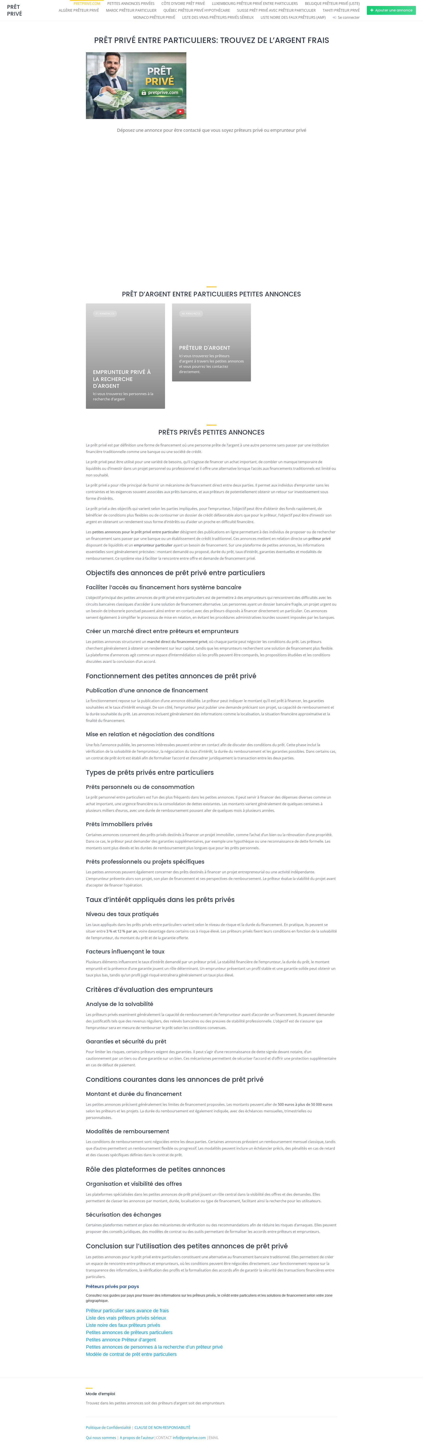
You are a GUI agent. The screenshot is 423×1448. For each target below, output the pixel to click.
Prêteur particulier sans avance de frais (127, 1310)
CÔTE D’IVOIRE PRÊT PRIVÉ (183, 3)
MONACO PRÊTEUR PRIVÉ (154, 17)
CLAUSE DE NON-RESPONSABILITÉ (162, 1427)
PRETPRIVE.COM (87, 3)
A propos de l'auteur (137, 1437)
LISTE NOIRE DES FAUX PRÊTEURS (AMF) (293, 17)
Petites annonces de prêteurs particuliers (129, 1332)
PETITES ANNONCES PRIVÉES (130, 3)
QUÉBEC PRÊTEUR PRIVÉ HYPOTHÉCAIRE (196, 10)
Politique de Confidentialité (108, 1427)
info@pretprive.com (189, 1437)
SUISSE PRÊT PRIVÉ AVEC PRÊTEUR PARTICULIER (276, 10)
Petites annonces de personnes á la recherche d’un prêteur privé (154, 1347)
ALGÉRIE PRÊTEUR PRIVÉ (79, 10)
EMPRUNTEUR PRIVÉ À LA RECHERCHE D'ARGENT (122, 379)
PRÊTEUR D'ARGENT (204, 348)
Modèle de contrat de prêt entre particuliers (131, 1354)
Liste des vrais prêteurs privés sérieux (126, 1318)
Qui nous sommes (101, 1437)
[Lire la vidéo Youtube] (211, 208)
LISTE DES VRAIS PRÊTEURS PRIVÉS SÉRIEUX (218, 17)
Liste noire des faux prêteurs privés (123, 1325)
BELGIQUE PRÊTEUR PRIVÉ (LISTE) (332, 3)
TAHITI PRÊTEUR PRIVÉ (341, 10)
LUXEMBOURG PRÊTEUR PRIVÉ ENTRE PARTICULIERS (255, 3)
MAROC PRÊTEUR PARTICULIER (131, 10)
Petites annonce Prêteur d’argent (121, 1339)
